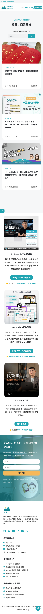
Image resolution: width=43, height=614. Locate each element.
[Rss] (27, 531)
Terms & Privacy (22, 610)
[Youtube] (13, 531)
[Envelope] (22, 531)
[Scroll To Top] (2, 211)
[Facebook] (4, 531)
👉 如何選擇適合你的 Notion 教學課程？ (21, 356)
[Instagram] (18, 531)
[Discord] (9, 531)
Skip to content (7, 1)
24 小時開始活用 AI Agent (27, 283)
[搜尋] (31, 36)
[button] (22, 7)
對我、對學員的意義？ (25, 430)
